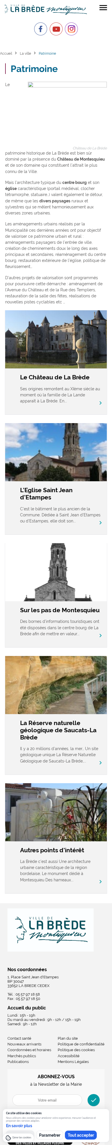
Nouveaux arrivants (24, 1044)
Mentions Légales (73, 1062)
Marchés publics (21, 1056)
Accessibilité (69, 1056)
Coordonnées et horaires (29, 1050)
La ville (25, 53)
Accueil (6, 53)
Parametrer (49, 1135)
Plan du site (68, 1038)
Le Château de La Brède (55, 377)
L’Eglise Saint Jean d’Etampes (46, 493)
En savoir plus (19, 1125)
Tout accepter (81, 1135)
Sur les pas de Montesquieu (60, 610)
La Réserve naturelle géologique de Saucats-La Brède (58, 730)
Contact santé (19, 1038)
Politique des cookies (76, 1050)
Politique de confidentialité (81, 1044)
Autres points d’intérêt (52, 850)
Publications (18, 1062)
